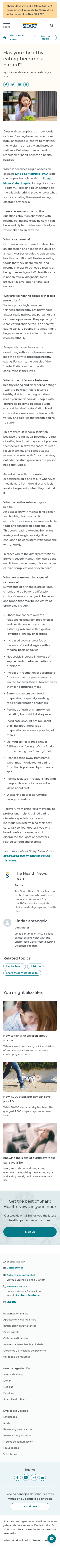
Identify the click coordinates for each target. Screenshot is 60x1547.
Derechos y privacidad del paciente (24, 1350)
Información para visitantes (19, 1325)
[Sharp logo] (30, 25)
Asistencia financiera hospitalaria (23, 1344)
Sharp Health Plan (14, 1399)
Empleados (10, 1416)
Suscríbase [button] (30, 1506)
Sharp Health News (18, 37)
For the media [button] (45, 37)
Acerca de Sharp (13, 1374)
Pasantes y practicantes (17, 1429)
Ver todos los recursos (16, 1356)
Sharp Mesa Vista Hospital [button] (22, 972)
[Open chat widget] (52, 1538)
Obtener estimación (15, 1338)
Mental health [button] (14, 966)
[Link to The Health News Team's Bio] (7, 892)
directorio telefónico (27, 1295)
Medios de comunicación (18, 1441)
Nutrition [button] (35, 966)
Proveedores (11, 1447)
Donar (7, 1380)
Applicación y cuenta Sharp (19, 1319)
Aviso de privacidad (15, 1540)
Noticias (8, 1386)
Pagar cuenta (11, 1332)
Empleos (8, 1393)
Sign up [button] (30, 1231)
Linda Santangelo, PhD (31, 173)
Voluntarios (10, 1454)
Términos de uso (41, 1540)
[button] (6, 25)
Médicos (8, 1423)
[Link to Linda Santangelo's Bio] (7, 933)
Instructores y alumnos (17, 1435)
